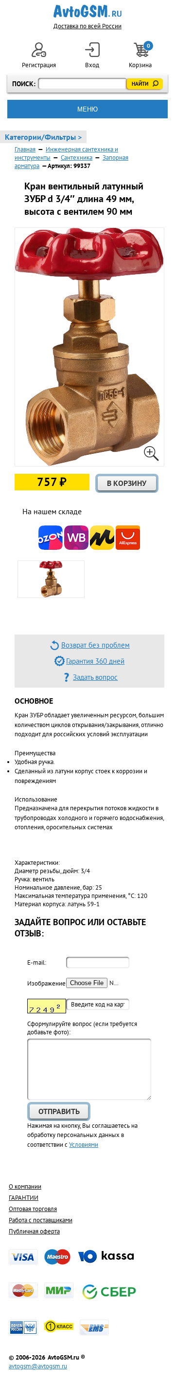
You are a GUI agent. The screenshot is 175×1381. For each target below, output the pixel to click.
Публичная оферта (34, 1231)
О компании (25, 1186)
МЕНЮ (87, 109)
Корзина (141, 55)
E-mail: (36, 962)
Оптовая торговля (33, 1209)
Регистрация (39, 65)
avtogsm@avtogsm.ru (38, 1366)
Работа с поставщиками (40, 1220)
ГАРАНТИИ (23, 1198)
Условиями (83, 1144)
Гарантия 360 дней (95, 661)
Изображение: (46, 983)
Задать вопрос (95, 677)
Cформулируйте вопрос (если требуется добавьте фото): (82, 1028)
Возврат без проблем (95, 645)
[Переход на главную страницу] (88, 11)
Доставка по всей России (87, 26)
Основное (34, 701)
